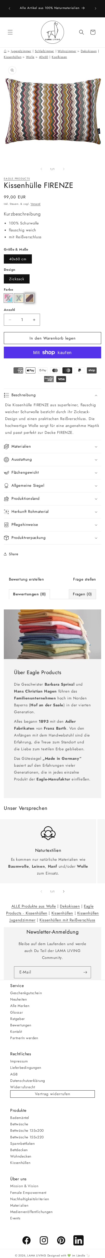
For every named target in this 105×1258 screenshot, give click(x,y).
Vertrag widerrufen (52, 1094)
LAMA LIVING (36, 1255)
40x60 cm (18, 259)
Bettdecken (19, 1149)
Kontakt (16, 1031)
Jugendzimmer (21, 51)
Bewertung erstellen (26, 579)
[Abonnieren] (85, 972)
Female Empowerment (28, 1192)
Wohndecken (20, 1156)
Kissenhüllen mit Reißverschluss (67, 920)
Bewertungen (20, 1025)
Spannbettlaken (22, 1143)
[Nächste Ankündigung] (95, 8)
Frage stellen (84, 579)
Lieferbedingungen (25, 1067)
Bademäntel (19, 1117)
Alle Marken (20, 1005)
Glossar (16, 1012)
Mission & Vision (24, 1185)
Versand (36, 204)
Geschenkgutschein (26, 992)
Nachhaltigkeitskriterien (29, 1199)
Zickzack (16, 278)
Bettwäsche (19, 1124)
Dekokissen (89, 51)
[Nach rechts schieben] (63, 169)
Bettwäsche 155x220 (27, 1137)
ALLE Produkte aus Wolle (33, 906)
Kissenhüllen (12, 57)
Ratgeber (17, 1018)
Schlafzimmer (44, 51)
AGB (14, 1074)
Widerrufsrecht (22, 1087)
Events (15, 1218)
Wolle (30, 57)
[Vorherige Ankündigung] (9, 8)
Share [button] (13, 554)
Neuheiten (18, 999)
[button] (10, 32)
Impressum (19, 1061)
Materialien (19, 1205)
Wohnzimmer (67, 51)
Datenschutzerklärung (27, 1080)
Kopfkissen (59, 57)
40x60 (43, 57)
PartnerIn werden (24, 1037)
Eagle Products (17, 178)
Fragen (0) (82, 594)
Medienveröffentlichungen (31, 1211)
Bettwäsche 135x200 (27, 1130)
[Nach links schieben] (41, 169)
